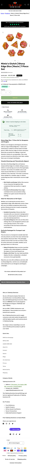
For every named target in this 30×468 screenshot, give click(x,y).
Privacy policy (23, 455)
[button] (1, 4)
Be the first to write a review (15, 274)
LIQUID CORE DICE (7, 344)
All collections (6, 360)
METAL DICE (6, 340)
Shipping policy (22, 459)
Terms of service (10, 459)
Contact (5, 350)
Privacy (5, 363)
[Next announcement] (28, 10)
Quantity (3, 89)
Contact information (16, 463)
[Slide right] (18, 60)
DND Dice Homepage (8, 337)
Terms (4, 366)
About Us (5, 347)
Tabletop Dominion (14, 453)
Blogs (4, 356)
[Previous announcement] (1, 10)
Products (7, 13)
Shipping (8, 77)
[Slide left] (11, 60)
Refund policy (6, 369)
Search (4, 353)
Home (2, 13)
